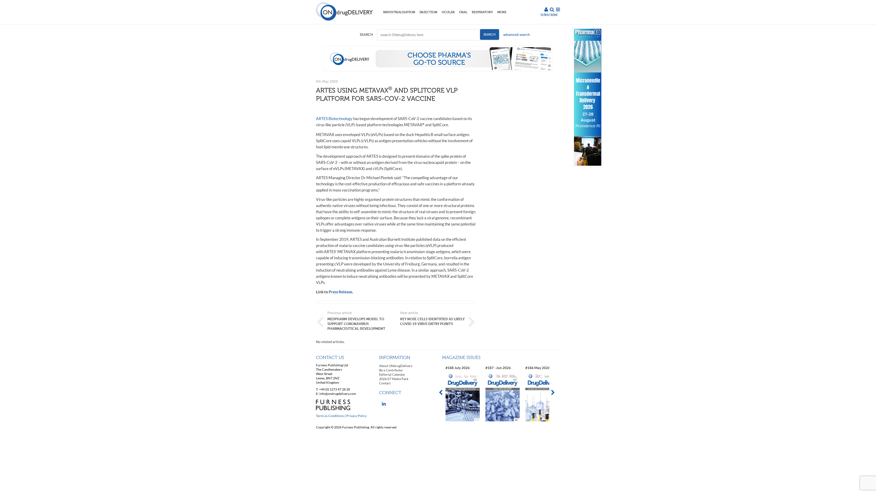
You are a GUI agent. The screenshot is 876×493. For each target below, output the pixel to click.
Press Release (340, 291)
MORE (501, 12)
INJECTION (428, 12)
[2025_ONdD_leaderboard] (438, 70)
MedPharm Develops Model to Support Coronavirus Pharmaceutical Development (356, 324)
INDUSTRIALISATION (399, 12)
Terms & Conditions (330, 416)
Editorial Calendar (392, 374)
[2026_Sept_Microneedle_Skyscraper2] (588, 166)
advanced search (516, 35)
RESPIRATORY (482, 12)
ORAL (463, 12)
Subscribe (549, 15)
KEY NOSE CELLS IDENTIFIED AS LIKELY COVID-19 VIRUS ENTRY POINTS (432, 321)
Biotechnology (334, 118)
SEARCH (366, 35)
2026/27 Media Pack (393, 379)
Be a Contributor (391, 370)
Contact (385, 383)
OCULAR (448, 12)
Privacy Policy (356, 416)
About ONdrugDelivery (395, 366)
